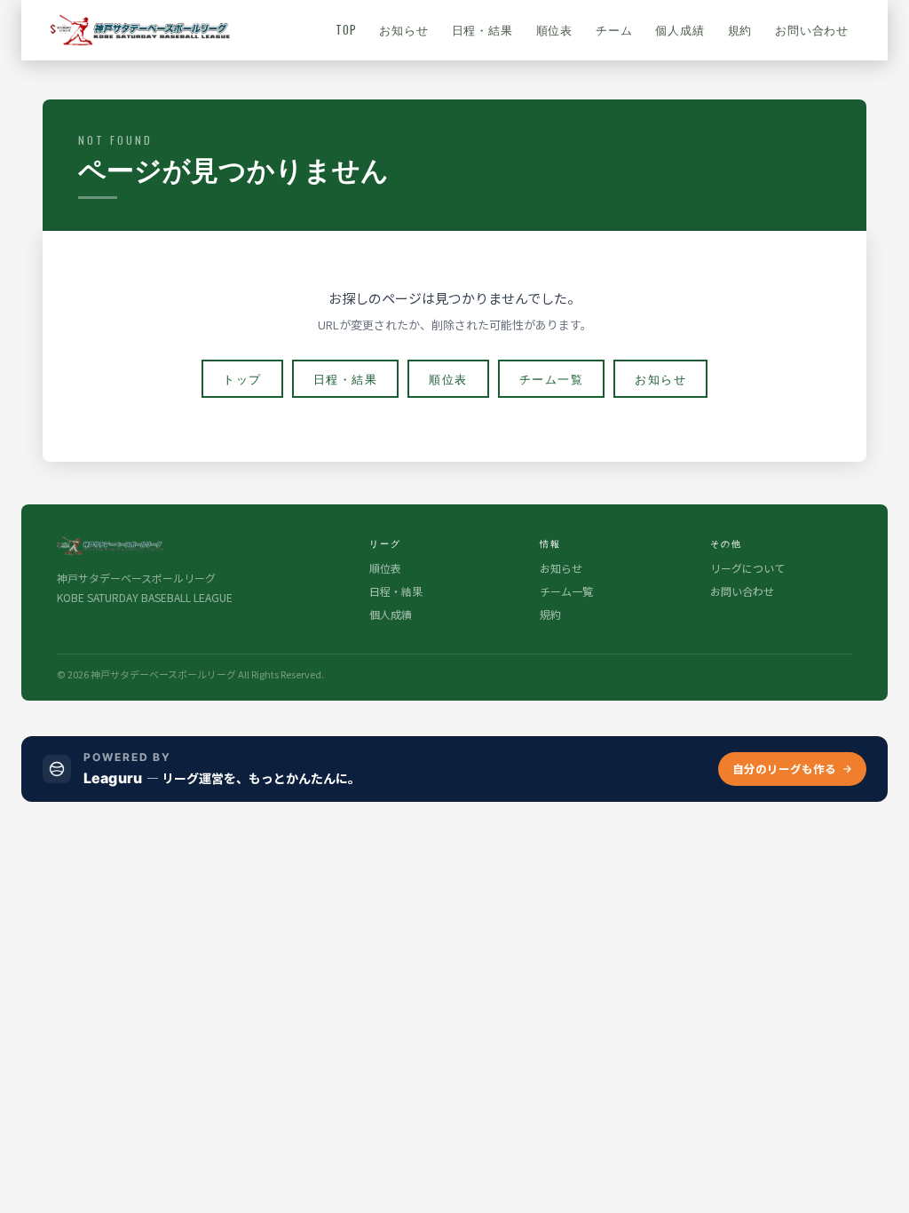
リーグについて (747, 567)
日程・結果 (482, 29)
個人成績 (679, 29)
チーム (614, 29)
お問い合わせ (812, 29)
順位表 (554, 29)
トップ (242, 378)
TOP (346, 29)
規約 (740, 29)
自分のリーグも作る (784, 768)
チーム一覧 (551, 378)
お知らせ (403, 29)
